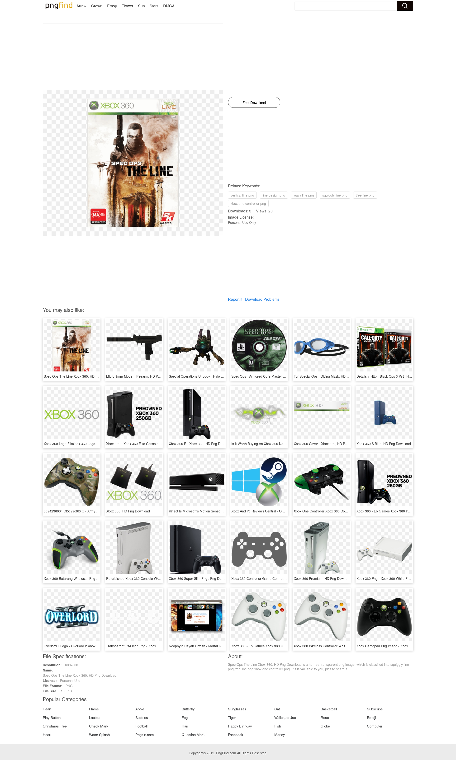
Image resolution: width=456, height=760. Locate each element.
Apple (139, 708)
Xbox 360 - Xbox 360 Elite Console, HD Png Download (147, 443)
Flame (94, 708)
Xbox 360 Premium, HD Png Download (323, 578)
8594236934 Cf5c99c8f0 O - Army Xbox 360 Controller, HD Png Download (99, 511)
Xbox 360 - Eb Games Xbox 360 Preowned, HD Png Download (403, 511)
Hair (185, 725)
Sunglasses (237, 708)
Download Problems (262, 299)
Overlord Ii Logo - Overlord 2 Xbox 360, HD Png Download (88, 645)
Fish (277, 725)
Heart (47, 708)
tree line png (365, 195)
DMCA (169, 6)
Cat (277, 708)
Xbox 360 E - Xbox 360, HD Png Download (201, 443)
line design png (273, 195)
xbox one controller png (248, 203)
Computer (374, 725)
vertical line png (242, 195)
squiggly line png (334, 195)
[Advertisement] (133, 56)
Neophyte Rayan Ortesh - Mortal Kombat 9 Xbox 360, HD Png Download (223, 645)
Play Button (52, 717)
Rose (325, 717)
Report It (235, 299)
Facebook (235, 734)
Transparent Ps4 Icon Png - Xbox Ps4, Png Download (146, 645)
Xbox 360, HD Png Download (128, 511)
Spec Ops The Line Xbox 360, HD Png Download (80, 376)
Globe (325, 725)
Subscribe (375, 708)
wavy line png (304, 195)
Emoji (112, 6)
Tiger (232, 717)
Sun (141, 6)
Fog (185, 717)
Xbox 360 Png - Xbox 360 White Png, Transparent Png (397, 578)
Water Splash (99, 734)
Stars (154, 6)
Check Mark (98, 725)
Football (141, 725)
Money (279, 734)
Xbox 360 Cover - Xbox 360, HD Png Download (329, 443)
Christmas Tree (55, 725)
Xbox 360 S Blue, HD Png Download (383, 443)
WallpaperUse (285, 717)
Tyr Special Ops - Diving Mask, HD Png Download (331, 376)
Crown (96, 6)
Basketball (329, 708)
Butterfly (188, 708)
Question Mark (193, 734)
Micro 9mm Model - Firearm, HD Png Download (142, 376)
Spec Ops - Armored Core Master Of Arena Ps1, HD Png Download (281, 376)
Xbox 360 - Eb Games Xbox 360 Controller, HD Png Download (278, 645)
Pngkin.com (144, 734)
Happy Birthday (240, 725)
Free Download (254, 102)
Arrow (81, 6)
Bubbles (141, 717)
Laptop (94, 717)
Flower (127, 6)
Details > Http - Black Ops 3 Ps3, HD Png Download (395, 376)
